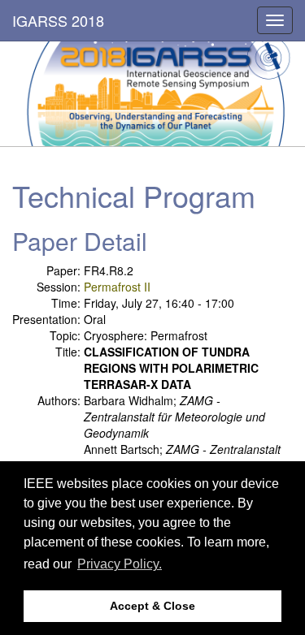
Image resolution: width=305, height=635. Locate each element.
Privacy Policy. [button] (119, 564)
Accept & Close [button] (152, 605)
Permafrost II (117, 287)
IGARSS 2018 (58, 20)
